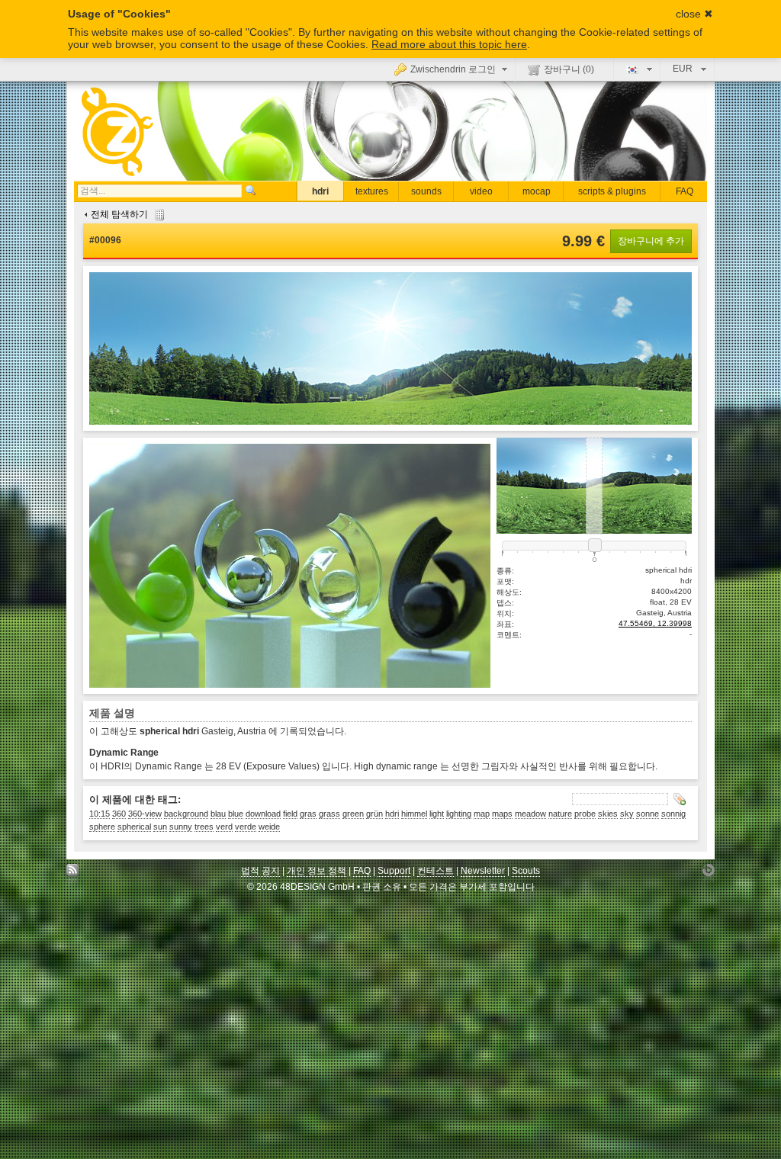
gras (308, 813)
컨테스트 (435, 870)
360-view (145, 813)
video (481, 191)
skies (608, 813)
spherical (134, 826)
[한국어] (637, 68)
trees (204, 826)
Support (394, 870)
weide (269, 826)
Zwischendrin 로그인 (453, 69)
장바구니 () (569, 69)
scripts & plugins (612, 191)
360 (119, 813)
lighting (458, 813)
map (482, 813)
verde (245, 826)
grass (329, 813)
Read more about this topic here (449, 44)
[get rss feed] (72, 874)
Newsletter (483, 870)
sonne (647, 813)
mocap (536, 191)
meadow (530, 813)
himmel (414, 813)
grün (374, 813)
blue (235, 813)
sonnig (673, 813)
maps (502, 813)
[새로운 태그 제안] (679, 799)
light (436, 813)
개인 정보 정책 (316, 870)
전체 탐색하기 (119, 214)
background (186, 813)
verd (224, 826)
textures (371, 191)
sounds (426, 191)
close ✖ (694, 14)
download (263, 813)
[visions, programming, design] (708, 874)
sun (160, 826)
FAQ (684, 191)
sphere (102, 826)
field (290, 813)
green (353, 813)
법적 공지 (260, 870)
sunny (180, 826)
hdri (320, 191)
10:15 (99, 813)
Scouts (526, 870)
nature (560, 813)
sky (627, 813)
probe (585, 813)
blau (218, 813)
